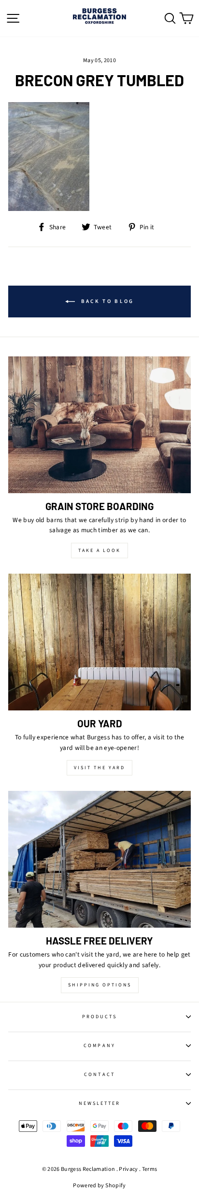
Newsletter (100, 1103)
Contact (99, 1074)
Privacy (128, 1169)
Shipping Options (99, 985)
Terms (149, 1169)
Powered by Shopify (99, 1185)
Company (99, 1045)
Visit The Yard (99, 767)
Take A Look (99, 550)
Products (99, 1016)
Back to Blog (106, 301)
